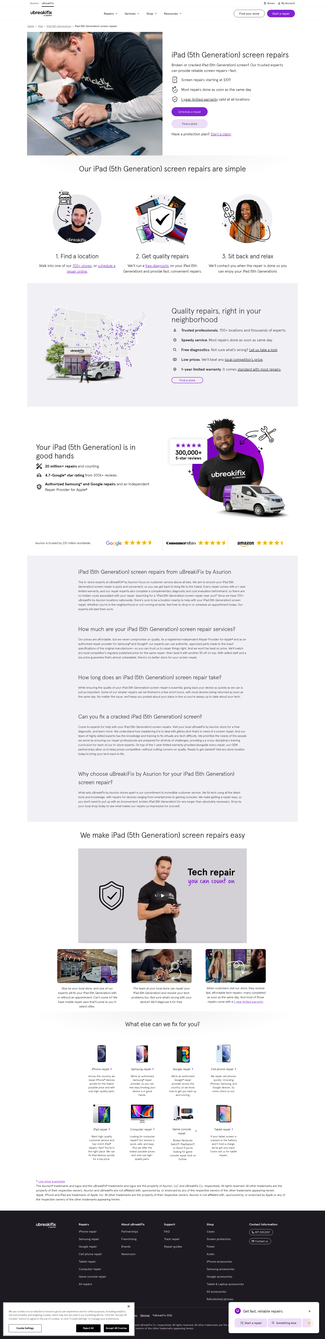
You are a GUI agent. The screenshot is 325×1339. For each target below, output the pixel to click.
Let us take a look (263, 349)
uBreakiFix (48, 3)
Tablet (30, 26)
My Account (288, 3)
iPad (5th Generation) (59, 26)
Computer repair (141, 1129)
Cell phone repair (222, 1069)
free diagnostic (157, 265)
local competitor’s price (244, 359)
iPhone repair (100, 1069)
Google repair (182, 1069)
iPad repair (100, 1129)
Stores (271, 3)
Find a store (187, 380)
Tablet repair (222, 1129)
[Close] (129, 1306)
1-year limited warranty (199, 99)
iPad (40, 26)
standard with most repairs (259, 369)
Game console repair (181, 1131)
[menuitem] (111, 13)
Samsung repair (141, 1069)
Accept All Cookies (116, 1328)
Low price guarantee (51, 1181)
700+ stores (82, 265)
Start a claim (221, 134)
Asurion (34, 3)
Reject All (88, 1328)
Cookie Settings (25, 1328)
